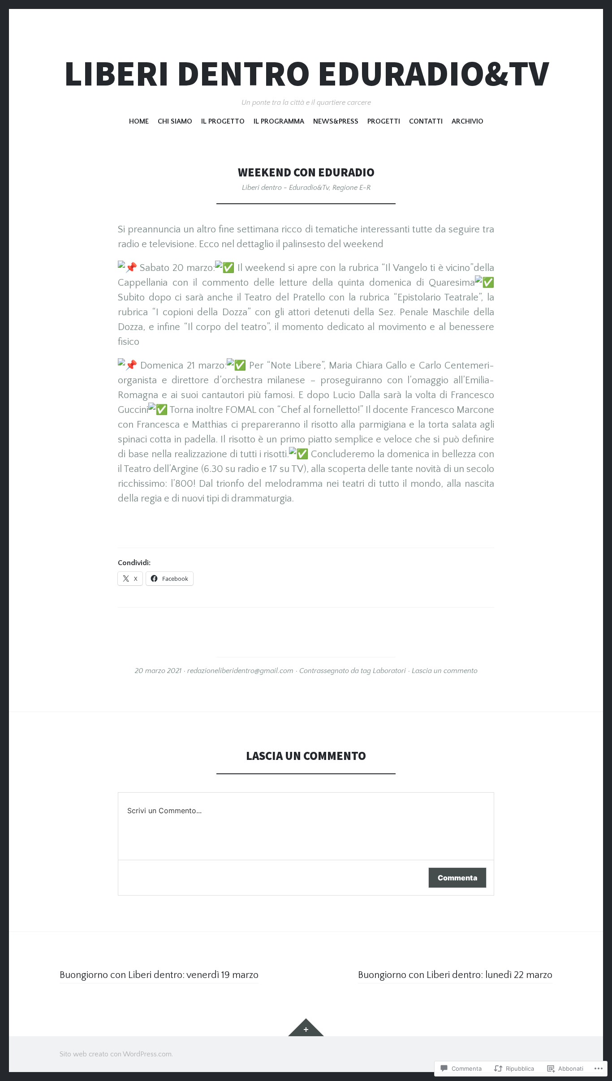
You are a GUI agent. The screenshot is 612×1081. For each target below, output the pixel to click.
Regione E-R (351, 188)
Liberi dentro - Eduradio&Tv (285, 188)
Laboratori (389, 671)
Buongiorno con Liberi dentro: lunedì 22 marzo (455, 975)
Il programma (279, 121)
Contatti (426, 121)
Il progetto (223, 121)
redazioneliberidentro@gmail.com (240, 671)
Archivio (467, 121)
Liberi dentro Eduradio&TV (306, 73)
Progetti (383, 121)
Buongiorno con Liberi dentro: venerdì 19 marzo (159, 975)
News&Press (335, 121)
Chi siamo (175, 121)
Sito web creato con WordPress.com (116, 1054)
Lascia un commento (445, 671)
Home (139, 121)
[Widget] (306, 1027)
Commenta (457, 877)
